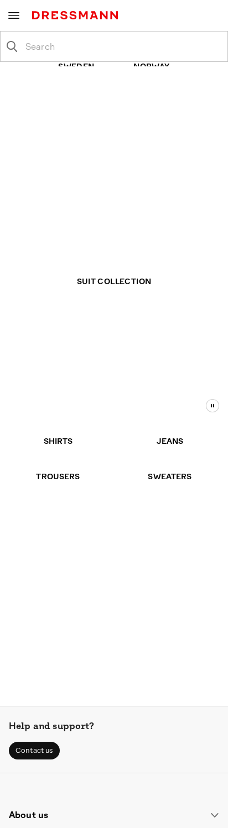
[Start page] (77, 15)
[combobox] (123, 46)
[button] (34, 750)
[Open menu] (14, 15)
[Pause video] (212, 405)
